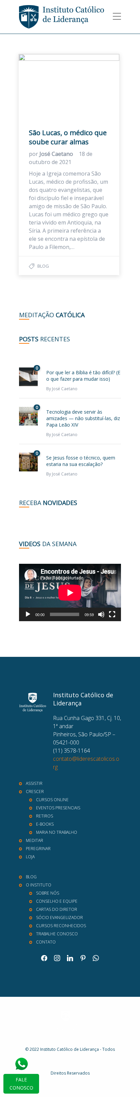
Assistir (34, 783)
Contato (46, 942)
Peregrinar (38, 848)
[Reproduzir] (27, 614)
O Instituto (38, 885)
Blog (43, 266)
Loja (30, 857)
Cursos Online (52, 800)
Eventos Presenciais (58, 808)
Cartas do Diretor (56, 909)
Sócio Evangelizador (59, 917)
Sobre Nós (47, 893)
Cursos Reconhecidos (61, 926)
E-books (45, 824)
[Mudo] (101, 614)
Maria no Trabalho (56, 832)
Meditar (34, 840)
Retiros (44, 816)
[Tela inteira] (112, 614)
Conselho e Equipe (56, 901)
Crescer (35, 791)
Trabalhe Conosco (57, 934)
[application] (70, 592)
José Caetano (56, 154)
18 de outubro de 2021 (60, 158)
